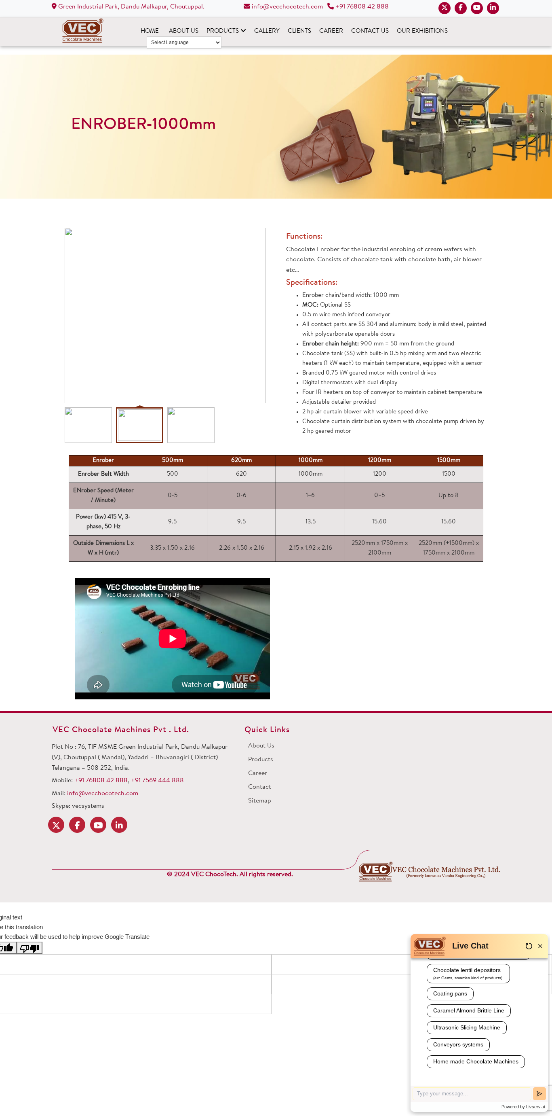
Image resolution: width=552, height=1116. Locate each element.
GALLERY (267, 31)
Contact (259, 787)
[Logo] (429, 872)
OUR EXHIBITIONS (422, 31)
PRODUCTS (223, 31)
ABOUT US (183, 31)
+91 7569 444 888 (157, 780)
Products (260, 759)
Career (257, 773)
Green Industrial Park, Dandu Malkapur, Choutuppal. (130, 7)
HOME (150, 31)
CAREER (331, 31)
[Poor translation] (29, 948)
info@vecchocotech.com (286, 7)
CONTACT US (370, 31)
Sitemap (259, 801)
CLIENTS (299, 31)
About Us (261, 746)
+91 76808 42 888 (362, 7)
